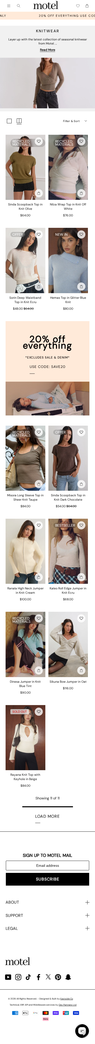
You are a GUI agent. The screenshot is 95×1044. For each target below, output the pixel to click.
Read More (47, 50)
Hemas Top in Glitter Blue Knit (68, 300)
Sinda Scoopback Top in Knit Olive (25, 206)
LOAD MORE (47, 816)
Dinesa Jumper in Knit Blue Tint (25, 684)
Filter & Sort (71, 121)
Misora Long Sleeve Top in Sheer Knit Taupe (25, 497)
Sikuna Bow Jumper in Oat (68, 682)
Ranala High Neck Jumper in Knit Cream (25, 590)
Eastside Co (66, 998)
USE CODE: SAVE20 (48, 366)
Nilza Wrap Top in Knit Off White (68, 206)
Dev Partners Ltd (68, 1004)
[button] (39, 141)
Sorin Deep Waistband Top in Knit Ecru (25, 300)
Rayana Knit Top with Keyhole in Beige (25, 777)
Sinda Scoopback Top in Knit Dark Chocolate (68, 497)
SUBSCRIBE (47, 879)
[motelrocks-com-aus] (46, 6)
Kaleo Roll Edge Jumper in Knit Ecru (68, 590)
